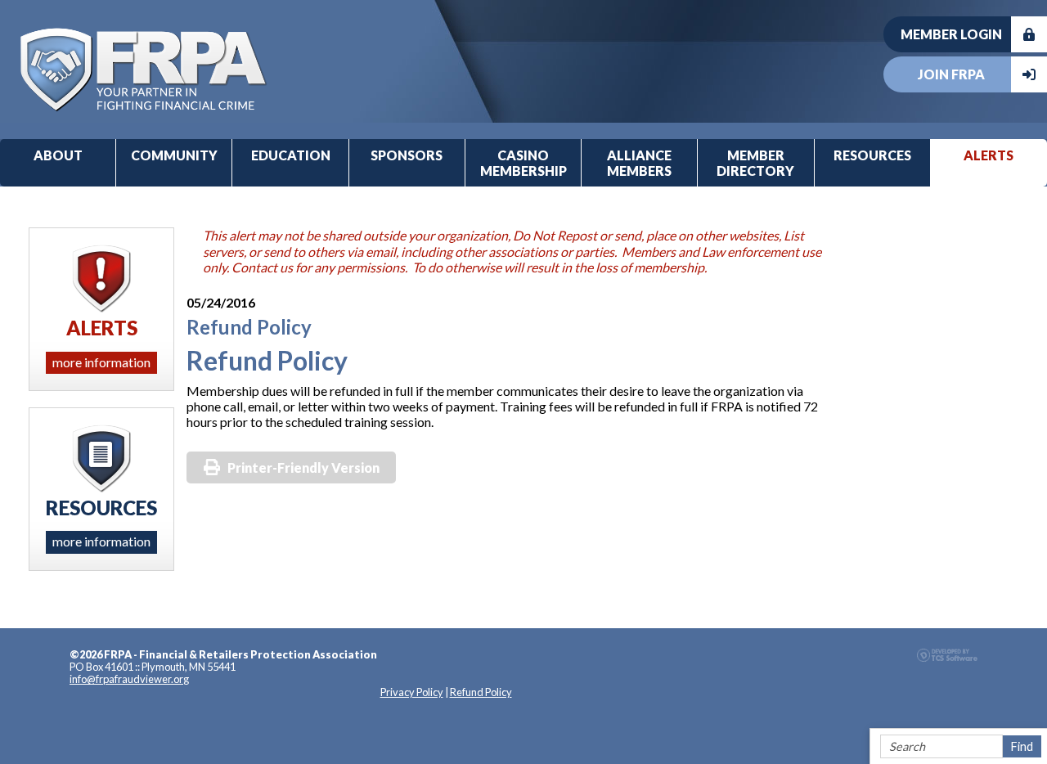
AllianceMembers (639, 162)
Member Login (951, 34)
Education (290, 155)
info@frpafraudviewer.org (129, 678)
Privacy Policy (411, 692)
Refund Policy (481, 692)
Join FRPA (951, 74)
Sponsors (407, 155)
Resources (872, 155)
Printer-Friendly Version (303, 467)
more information (101, 362)
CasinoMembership (523, 162)
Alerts (988, 155)
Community (174, 155)
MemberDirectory (755, 162)
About (58, 155)
